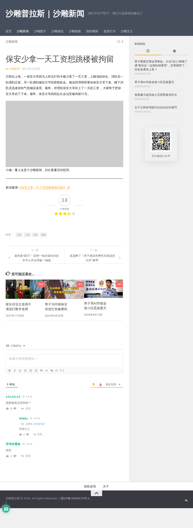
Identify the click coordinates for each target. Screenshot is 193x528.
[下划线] (20, 370)
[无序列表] (36, 370)
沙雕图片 (40, 31)
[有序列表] (30, 370)
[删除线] (25, 370)
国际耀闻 (92, 31)
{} (56, 370)
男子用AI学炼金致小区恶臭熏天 (154, 82)
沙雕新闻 (23, 31)
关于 (106, 486)
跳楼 (43, 234)
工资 (27, 234)
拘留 (35, 234)
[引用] (41, 370)
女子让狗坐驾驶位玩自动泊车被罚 (156, 107)
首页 (8, 31)
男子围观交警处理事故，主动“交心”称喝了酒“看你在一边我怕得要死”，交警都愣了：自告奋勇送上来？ (161, 65)
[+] (62, 370)
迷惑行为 (109, 31)
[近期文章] (148, 51)
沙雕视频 (75, 31)
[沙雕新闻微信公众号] (186, 500)
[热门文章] (174, 51)
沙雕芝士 (127, 31)
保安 (19, 234)
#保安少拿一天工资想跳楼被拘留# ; (43, 187)
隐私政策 (90, 486)
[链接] (51, 370)
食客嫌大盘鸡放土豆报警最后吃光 (156, 94)
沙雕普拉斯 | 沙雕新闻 (45, 13)
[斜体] (15, 370)
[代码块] (46, 370)
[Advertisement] (161, 195)
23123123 (39, 423)
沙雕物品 (57, 31)
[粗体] (9, 370)
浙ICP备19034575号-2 (75, 498)
